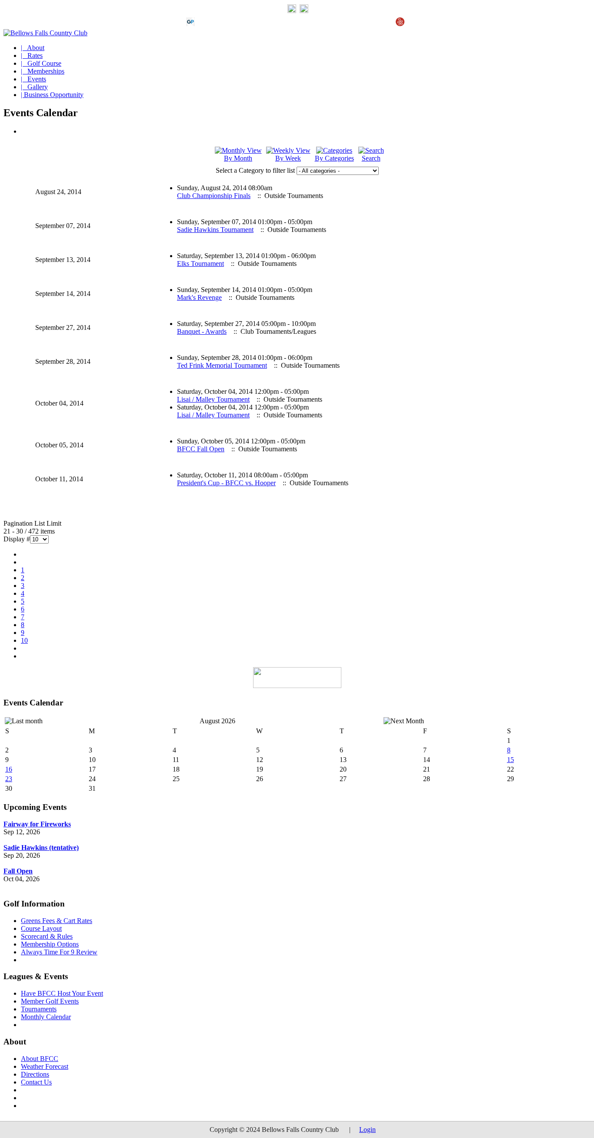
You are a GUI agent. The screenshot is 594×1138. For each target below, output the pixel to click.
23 (8, 778)
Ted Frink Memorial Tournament (222, 365)
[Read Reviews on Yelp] (400, 23)
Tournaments (39, 1009)
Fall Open (18, 871)
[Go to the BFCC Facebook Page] (304, 10)
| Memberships (42, 71)
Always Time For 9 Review (59, 952)
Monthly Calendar (46, 1017)
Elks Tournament (200, 263)
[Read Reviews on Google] (204, 23)
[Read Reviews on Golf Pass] (190, 23)
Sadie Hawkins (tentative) (41, 847)
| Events (33, 79)
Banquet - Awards (202, 331)
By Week (288, 158)
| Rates (32, 55)
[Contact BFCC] (291, 10)
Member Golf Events (50, 1001)
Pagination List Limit (32, 523)
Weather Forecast (44, 1066)
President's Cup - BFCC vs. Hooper (226, 483)
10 (24, 640)
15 (510, 759)
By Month (238, 158)
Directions (35, 1074)
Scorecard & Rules (47, 936)
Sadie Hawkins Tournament (215, 229)
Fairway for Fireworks (37, 824)
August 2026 (217, 721)
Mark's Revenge (199, 297)
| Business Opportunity (52, 94)
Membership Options (50, 944)
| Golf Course (41, 63)
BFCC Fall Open (200, 449)
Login (367, 1129)
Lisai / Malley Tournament (213, 399)
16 (8, 769)
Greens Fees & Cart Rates (56, 920)
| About (32, 47)
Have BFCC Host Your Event (62, 993)
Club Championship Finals (213, 195)
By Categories (334, 158)
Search (371, 158)
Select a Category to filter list (255, 170)
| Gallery (34, 87)
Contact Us (36, 1082)
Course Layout (41, 928)
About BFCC (39, 1058)
